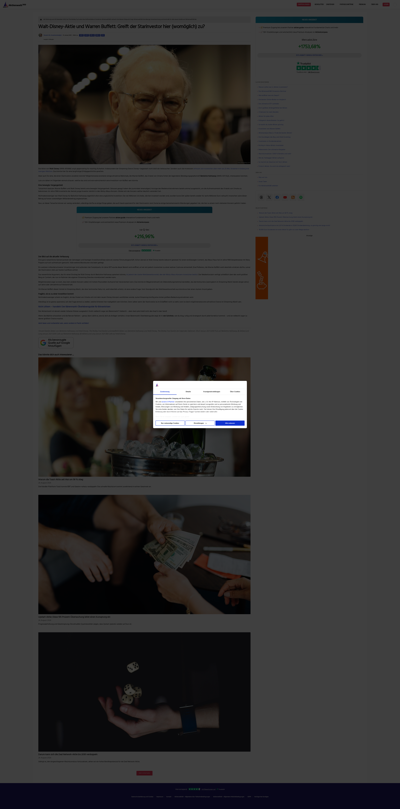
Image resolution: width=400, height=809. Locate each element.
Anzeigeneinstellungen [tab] (211, 391)
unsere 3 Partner (168, 402)
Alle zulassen (230, 423)
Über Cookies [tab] (235, 391)
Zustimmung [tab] (164, 391)
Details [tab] (188, 391)
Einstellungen (199, 423)
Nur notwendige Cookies (170, 423)
